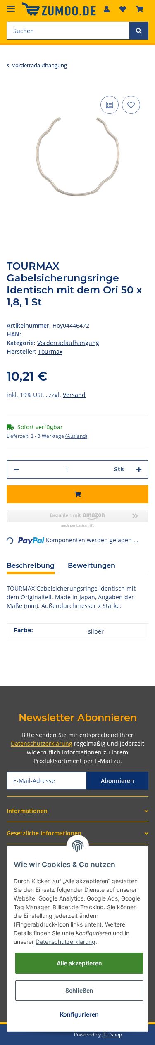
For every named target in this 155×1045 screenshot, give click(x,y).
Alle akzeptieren (79, 963)
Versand (74, 395)
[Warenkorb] (139, 9)
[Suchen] (138, 31)
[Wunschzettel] (122, 9)
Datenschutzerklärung (41, 743)
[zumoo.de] (58, 9)
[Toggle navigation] (11, 5)
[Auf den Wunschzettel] (131, 105)
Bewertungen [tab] (91, 566)
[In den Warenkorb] (77, 494)
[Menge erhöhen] (139, 469)
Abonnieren (117, 781)
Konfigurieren (79, 1014)
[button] (106, 9)
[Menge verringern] (16, 469)
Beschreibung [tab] (31, 566)
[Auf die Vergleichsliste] (109, 105)
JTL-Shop (112, 1034)
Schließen (79, 990)
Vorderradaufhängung (68, 343)
